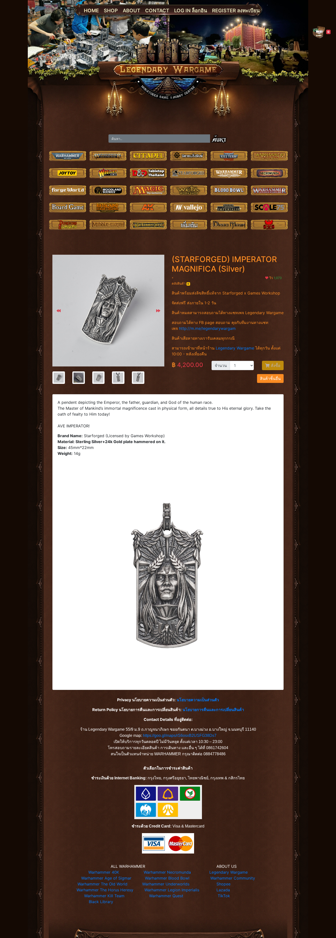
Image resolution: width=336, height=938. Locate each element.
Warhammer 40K (103, 872)
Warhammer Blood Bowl (167, 878)
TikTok (224, 895)
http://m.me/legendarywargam (207, 328)
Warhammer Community (232, 878)
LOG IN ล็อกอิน (190, 11)
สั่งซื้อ (275, 365)
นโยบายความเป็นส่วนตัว (198, 699)
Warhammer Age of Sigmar (106, 878)
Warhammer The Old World (102, 884)
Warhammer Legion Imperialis (171, 889)
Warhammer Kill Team (104, 895)
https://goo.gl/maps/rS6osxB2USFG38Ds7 (179, 735)
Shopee (223, 884)
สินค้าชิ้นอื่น (270, 378)
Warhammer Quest (166, 895)
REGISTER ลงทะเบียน (236, 11)
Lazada (223, 889)
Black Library (101, 901)
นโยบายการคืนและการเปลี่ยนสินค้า (213, 709)
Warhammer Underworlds (165, 884)
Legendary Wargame (235, 348)
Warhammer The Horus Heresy (104, 889)
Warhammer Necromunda (167, 872)
